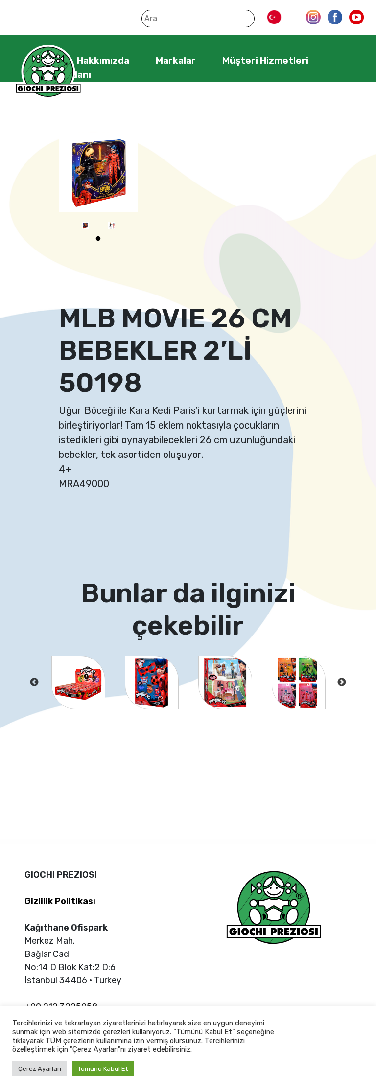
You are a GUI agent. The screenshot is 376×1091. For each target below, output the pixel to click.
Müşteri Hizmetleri (265, 60)
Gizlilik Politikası (59, 901)
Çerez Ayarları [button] (39, 1068)
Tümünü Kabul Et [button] (103, 1068)
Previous (34, 682)
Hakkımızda (103, 60)
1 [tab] (98, 239)
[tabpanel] (85, 225)
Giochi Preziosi (48, 72)
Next (342, 682)
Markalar (176, 60)
